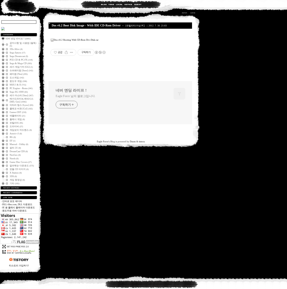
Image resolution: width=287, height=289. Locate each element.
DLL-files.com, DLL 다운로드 (17, 204)
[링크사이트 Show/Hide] (19, 197)
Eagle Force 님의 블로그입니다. (76, 96)
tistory (142, 141)
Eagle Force (102, 141)
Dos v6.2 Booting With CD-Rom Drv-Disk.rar (76, 40)
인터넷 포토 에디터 (12, 201)
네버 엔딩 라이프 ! (71, 90)
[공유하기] (66, 52)
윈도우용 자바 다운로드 (14, 210)
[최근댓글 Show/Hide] (19, 192)
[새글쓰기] (192, 13)
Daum (133, 141)
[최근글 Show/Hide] (19, 187)
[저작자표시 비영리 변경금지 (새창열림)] (100, 52)
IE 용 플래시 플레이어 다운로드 (18, 207)
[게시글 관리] (71, 52)
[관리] (184, 13)
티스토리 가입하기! (19, 265)
